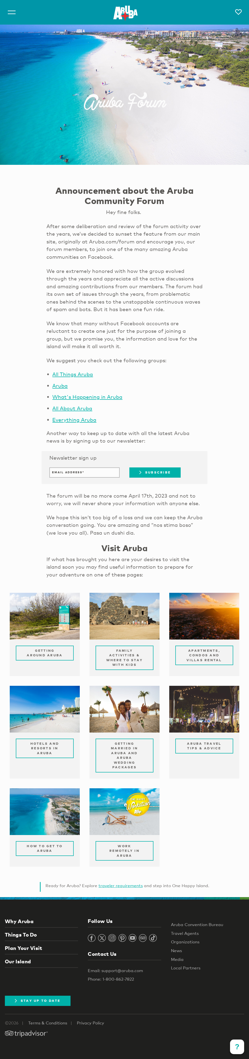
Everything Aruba (74, 420)
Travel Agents (185, 933)
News (176, 950)
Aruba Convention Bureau (197, 924)
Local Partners (185, 967)
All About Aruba (72, 408)
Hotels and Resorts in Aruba (44, 748)
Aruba (60, 385)
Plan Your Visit (23, 948)
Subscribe (158, 472)
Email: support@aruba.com (115, 970)
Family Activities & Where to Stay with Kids (124, 658)
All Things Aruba (72, 374)
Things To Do (21, 934)
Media (177, 959)
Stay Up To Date (41, 1001)
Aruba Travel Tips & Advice (204, 746)
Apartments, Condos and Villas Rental (204, 655)
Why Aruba (19, 921)
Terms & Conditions (47, 1022)
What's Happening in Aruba (87, 397)
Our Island (18, 961)
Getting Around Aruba (44, 653)
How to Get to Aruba (44, 848)
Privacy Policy (90, 1022)
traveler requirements (120, 885)
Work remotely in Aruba (124, 850)
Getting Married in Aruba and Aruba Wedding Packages (124, 755)
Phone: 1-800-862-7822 (111, 979)
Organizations (185, 941)
